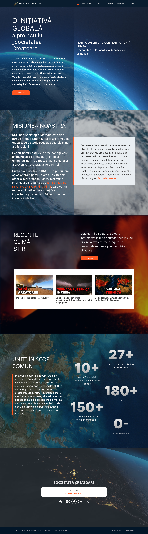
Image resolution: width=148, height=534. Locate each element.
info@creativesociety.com (74, 493)
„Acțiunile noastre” (107, 178)
